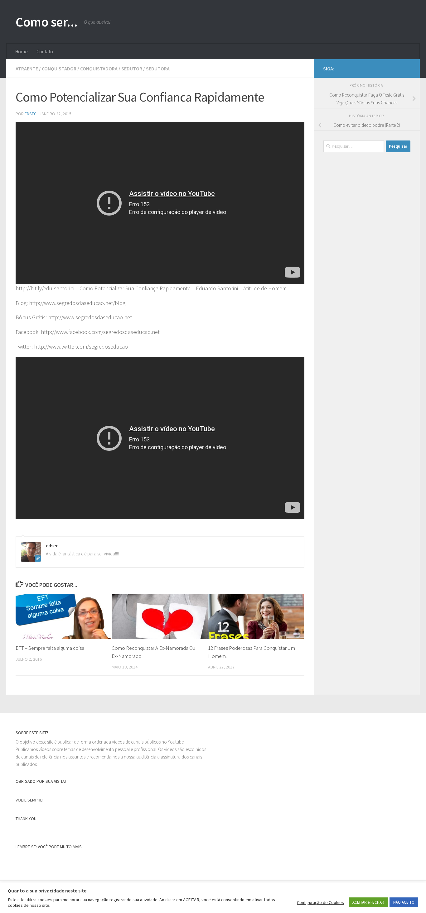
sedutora (158, 68)
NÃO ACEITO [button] (403, 902)
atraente (27, 68)
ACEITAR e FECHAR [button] (368, 902)
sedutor (131, 68)
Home (21, 51)
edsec (30, 114)
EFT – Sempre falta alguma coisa (50, 647)
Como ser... (47, 22)
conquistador (59, 68)
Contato (44, 51)
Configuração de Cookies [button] (320, 902)
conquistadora (99, 68)
